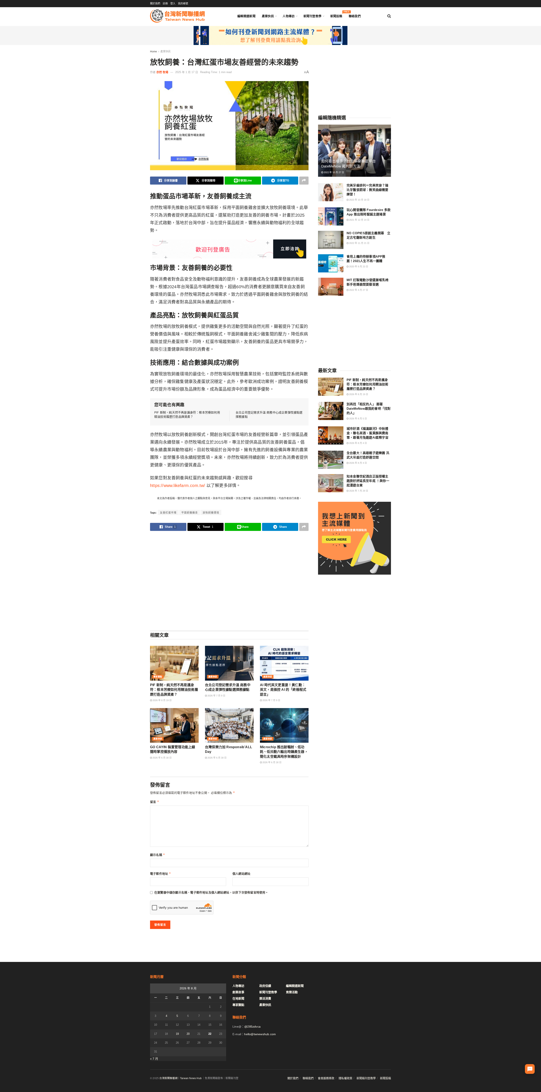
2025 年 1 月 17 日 (186, 72)
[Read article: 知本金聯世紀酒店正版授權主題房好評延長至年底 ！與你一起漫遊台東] (330, 483)
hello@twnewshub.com (260, 1034)
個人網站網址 (241, 873)
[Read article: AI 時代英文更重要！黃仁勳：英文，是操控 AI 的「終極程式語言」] (284, 663)
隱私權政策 (345, 1078)
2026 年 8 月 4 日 (357, 443)
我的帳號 (183, 3)
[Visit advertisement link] (270, 35)
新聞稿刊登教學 (366, 1078)
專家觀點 (157, 677)
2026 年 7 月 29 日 (358, 491)
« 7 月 (154, 1058)
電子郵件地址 (160, 874)
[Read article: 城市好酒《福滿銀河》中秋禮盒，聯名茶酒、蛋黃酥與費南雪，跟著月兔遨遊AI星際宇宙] (330, 435)
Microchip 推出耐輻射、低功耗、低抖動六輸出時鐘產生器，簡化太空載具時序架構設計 (284, 751)
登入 (172, 3)
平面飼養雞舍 (189, 512)
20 (188, 1033)
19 (177, 1033)
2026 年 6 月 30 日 (162, 757)
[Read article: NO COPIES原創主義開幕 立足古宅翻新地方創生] (330, 240)
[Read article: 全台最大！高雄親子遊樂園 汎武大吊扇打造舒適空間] (330, 460)
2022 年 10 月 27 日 (333, 172)
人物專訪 (289, 16)
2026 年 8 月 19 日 (162, 700)
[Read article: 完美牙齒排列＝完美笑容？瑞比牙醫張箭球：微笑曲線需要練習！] (330, 192)
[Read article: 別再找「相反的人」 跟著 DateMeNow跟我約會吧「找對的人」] (330, 411)
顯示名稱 (157, 855)
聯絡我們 (355, 16)
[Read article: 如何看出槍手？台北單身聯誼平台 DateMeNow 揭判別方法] (354, 151)
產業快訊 (268, 16)
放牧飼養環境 (211, 512)
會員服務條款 (326, 1078)
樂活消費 (265, 998)
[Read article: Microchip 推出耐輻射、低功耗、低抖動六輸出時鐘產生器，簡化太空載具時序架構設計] (284, 725)
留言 (154, 802)
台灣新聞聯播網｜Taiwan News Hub (180, 1078)
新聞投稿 (336, 15)
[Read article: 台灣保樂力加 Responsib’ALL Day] (229, 725)
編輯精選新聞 (246, 16)
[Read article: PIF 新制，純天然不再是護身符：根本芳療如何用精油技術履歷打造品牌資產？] (174, 663)
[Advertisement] (229, 580)
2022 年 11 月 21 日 (358, 243)
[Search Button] (389, 16)
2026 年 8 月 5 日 (357, 418)
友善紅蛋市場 (168, 512)
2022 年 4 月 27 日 (358, 290)
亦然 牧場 (162, 72)
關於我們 (155, 3)
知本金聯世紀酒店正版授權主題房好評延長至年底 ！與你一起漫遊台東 (368, 481)
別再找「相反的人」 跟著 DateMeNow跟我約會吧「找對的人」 (369, 408)
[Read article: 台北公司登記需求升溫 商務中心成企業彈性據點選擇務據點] (229, 663)
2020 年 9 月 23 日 (358, 266)
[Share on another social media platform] (304, 181)
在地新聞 (238, 998)
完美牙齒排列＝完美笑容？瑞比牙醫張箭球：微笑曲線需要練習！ (367, 190)
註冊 (165, 3)
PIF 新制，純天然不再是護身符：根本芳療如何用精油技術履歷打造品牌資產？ (174, 689)
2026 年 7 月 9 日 (216, 695)
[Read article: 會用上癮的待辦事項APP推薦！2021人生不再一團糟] (330, 263)
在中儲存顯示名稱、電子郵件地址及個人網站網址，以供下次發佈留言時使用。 (211, 892)
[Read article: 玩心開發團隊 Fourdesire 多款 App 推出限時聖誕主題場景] (330, 216)
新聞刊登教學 (312, 16)
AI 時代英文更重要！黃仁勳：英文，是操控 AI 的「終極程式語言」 (283, 689)
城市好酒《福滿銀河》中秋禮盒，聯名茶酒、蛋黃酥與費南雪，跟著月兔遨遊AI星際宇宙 (367, 433)
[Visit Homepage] (177, 16)
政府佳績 (265, 985)
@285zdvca (252, 1026)
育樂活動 (292, 992)
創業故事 (238, 992)
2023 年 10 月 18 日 (358, 200)
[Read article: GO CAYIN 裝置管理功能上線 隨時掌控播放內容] (174, 725)
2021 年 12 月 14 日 (358, 219)
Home (153, 51)
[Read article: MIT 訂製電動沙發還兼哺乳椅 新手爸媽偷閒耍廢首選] (330, 287)
